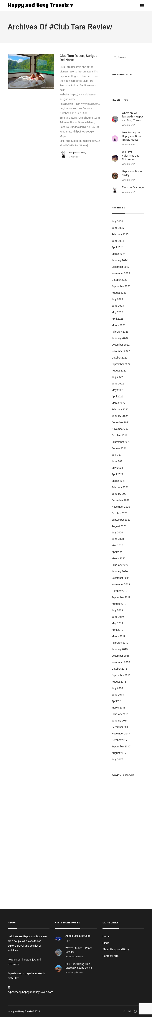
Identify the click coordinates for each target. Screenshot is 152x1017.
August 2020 (119, 526)
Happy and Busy (77, 152)
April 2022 (117, 396)
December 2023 (121, 266)
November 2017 (121, 733)
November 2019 (121, 584)
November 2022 (121, 351)
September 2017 (121, 746)
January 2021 (120, 493)
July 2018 (117, 688)
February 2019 (120, 642)
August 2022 (119, 370)
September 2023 (121, 286)
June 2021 (118, 461)
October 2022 (119, 357)
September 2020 (121, 519)
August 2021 (119, 448)
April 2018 (117, 701)
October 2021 (119, 435)
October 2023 (119, 279)
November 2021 (121, 428)
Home (106, 936)
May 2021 (117, 467)
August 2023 (119, 292)
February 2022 (120, 409)
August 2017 (119, 752)
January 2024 (120, 260)
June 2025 (118, 227)
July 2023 (117, 299)
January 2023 (120, 338)
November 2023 (121, 273)
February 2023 (120, 331)
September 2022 (121, 364)
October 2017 (119, 740)
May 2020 (117, 545)
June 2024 (118, 240)
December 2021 (121, 422)
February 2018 (120, 714)
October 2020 (119, 513)
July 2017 (117, 759)
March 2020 (118, 558)
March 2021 (118, 480)
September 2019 (121, 597)
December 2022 (121, 344)
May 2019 (117, 623)
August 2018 (119, 681)
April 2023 (117, 318)
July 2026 (117, 221)
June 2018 (118, 694)
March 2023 (118, 325)
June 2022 (118, 383)
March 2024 (118, 253)
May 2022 (117, 390)
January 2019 (120, 649)
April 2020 (117, 551)
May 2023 (117, 312)
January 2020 (120, 571)
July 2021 (117, 454)
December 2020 (121, 500)
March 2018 (118, 707)
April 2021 (117, 474)
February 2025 (120, 234)
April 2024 (117, 247)
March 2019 (118, 636)
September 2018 (121, 675)
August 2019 (119, 603)
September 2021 (121, 441)
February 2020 (120, 564)
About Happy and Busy (116, 949)
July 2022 (117, 377)
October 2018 (119, 668)
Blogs (106, 942)
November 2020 (121, 506)
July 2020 (117, 532)
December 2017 (121, 727)
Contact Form (110, 955)
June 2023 (118, 305)
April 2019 (117, 629)
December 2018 (121, 655)
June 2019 (118, 616)
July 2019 (117, 610)
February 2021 (120, 487)
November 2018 (121, 662)
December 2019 (121, 577)
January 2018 (120, 720)
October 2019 (119, 590)
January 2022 (120, 415)
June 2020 (118, 538)
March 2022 (118, 403)
